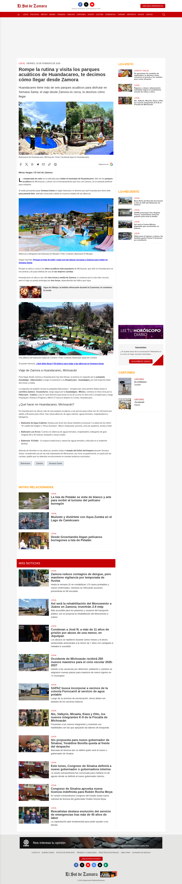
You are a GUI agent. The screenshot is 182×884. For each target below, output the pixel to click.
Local (25, 14)
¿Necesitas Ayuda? (91, 859)
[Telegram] (37, 164)
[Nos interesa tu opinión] (91, 843)
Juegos (149, 14)
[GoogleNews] (94, 865)
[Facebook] (80, 4)
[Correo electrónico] (43, 164)
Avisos (141, 14)
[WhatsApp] (32, 164)
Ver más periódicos (153, 6)
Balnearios (25, 463)
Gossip (91, 14)
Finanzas (61, 14)
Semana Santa (55, 463)
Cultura (99, 14)
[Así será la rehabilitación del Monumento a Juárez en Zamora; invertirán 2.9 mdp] (34, 610)
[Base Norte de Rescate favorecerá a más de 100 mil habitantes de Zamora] (125, 201)
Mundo (52, 14)
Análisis (71, 14)
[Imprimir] (55, 164)
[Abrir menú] (18, 14)
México (44, 14)
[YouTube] (92, 4)
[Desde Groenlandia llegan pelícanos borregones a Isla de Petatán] (34, 540)
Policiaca (34, 14)
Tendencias (110, 14)
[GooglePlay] (106, 865)
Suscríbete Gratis (140, 361)
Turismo (121, 14)
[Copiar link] (49, 164)
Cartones (81, 14)
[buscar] (163, 14)
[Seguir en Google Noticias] (111, 164)
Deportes (131, 14)
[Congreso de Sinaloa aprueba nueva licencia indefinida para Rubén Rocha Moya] (34, 794)
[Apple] (100, 865)
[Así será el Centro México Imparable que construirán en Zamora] (125, 224)
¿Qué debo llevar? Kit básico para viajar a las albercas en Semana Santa (70, 364)
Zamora (39, 463)
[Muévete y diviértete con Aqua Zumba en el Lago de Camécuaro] (34, 520)
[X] (86, 4)
